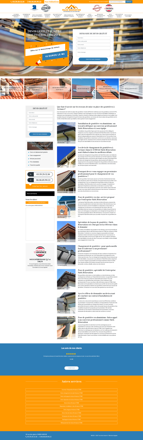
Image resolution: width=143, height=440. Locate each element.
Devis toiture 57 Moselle (90, 15)
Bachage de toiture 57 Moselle (47, 15)
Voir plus (71, 368)
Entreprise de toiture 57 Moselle (26, 15)
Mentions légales (113, 435)
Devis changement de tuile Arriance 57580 (71, 393)
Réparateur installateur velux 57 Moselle (100, 15)
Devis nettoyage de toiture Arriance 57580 (71, 396)
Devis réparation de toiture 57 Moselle (80, 15)
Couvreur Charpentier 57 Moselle (16, 15)
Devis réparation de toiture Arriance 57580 (71, 399)
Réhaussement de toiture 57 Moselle (69, 15)
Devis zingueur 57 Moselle (110, 15)
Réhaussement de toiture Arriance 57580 (71, 422)
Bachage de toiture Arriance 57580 (71, 419)
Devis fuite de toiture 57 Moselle (119, 15)
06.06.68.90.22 (34, 1)
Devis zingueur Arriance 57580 (72, 409)
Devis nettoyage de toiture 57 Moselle (57, 15)
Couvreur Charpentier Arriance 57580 (71, 389)
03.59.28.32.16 (18, 1)
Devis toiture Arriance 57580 (71, 403)
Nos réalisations (52, 1)
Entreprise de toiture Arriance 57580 (71, 416)
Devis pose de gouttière (128, 15)
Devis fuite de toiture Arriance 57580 (71, 413)
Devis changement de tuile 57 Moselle (37, 15)
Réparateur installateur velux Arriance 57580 (71, 406)
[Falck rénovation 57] (71, 8)
